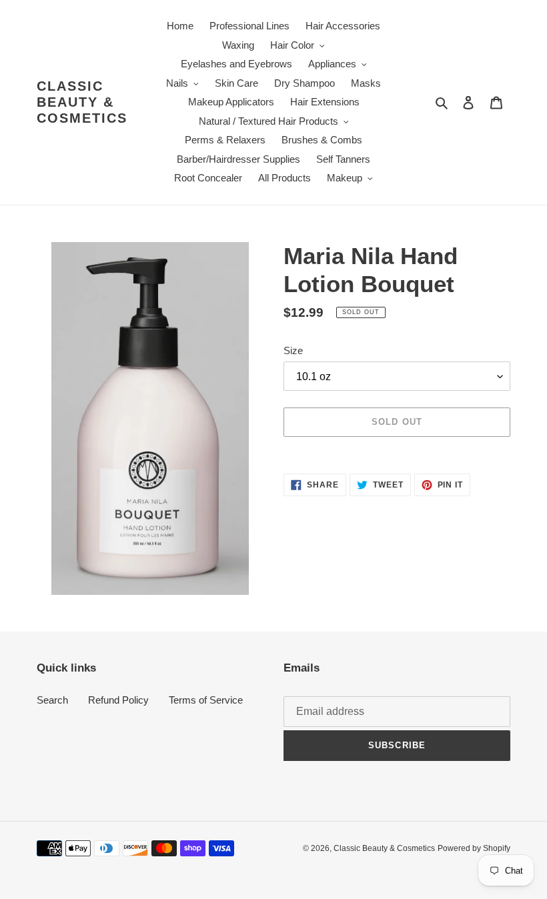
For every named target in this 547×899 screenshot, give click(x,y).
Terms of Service (206, 700)
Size (293, 350)
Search (52, 700)
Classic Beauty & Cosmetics (82, 102)
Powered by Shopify (474, 848)
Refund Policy (118, 700)
